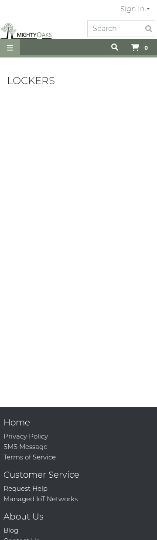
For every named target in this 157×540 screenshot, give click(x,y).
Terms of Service (29, 457)
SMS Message (25, 446)
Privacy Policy (25, 436)
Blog (10, 530)
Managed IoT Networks (40, 499)
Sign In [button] (132, 9)
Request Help (25, 488)
